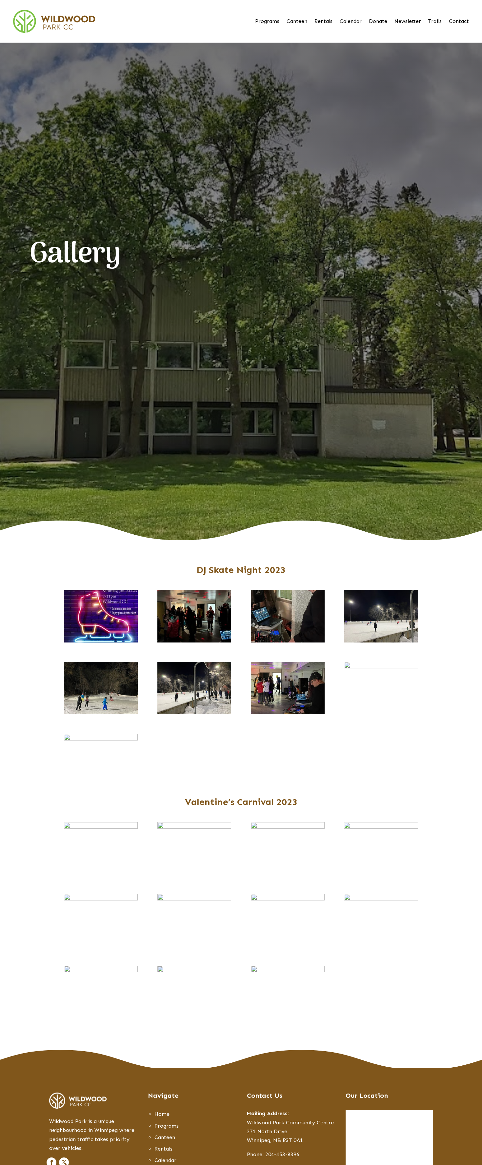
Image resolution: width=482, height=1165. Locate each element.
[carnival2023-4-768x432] (381, 827)
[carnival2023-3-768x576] (288, 827)
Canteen (297, 21)
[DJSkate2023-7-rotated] (288, 641)
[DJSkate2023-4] (101, 712)
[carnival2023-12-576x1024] (194, 899)
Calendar (351, 21)
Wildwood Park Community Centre (290, 1122)
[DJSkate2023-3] (194, 712)
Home (162, 1114)
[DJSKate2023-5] (288, 712)
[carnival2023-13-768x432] (288, 899)
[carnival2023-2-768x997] (194, 827)
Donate (378, 21)
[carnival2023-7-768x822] (101, 970)
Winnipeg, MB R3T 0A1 (275, 1140)
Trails (435, 21)
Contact (459, 21)
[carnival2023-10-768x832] (101, 899)
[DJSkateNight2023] (101, 641)
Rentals (323, 21)
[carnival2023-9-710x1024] (194, 970)
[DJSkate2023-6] (101, 739)
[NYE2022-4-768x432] (381, 666)
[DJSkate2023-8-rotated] (194, 641)
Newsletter (407, 21)
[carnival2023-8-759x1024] (288, 970)
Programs (267, 21)
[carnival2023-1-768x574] (101, 827)
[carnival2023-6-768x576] (381, 899)
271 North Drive (267, 1131)
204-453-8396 (282, 1154)
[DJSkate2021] (381, 641)
